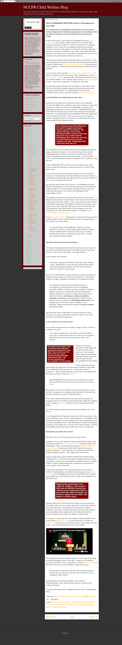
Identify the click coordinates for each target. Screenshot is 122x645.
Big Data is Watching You (31, 107)
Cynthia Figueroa (77, 602)
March (29, 166)
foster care (50, 604)
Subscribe (28, 27)
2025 (27, 130)
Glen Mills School (61, 604)
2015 (27, 247)
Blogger (65, 633)
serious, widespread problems (74, 64)
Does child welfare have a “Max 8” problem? (32, 202)
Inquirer (58, 217)
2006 (27, 263)
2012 (27, 249)
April (29, 164)
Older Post (93, 617)
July (29, 157)
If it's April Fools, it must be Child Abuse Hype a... (32, 170)
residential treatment (59, 607)
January (30, 237)
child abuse (56, 602)
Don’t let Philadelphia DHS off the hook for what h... (31, 229)
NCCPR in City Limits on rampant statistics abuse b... (32, 182)
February (30, 235)
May (29, 162)
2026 (27, 128)
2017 (27, 242)
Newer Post (51, 617)
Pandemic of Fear (29, 109)
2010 (27, 253)
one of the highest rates (70, 444)
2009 (27, 256)
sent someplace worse (87, 92)
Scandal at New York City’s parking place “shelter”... (31, 196)
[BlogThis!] (52, 599)
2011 (27, 251)
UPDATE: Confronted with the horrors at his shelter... (32, 175)
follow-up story (89, 562)
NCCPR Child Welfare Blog (45, 7)
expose (74, 73)
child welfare (65, 602)
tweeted (72, 374)
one (70, 73)
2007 (27, 260)
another (83, 73)
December (31, 146)
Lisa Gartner (80, 604)
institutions (71, 604)
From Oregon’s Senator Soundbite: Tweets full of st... (31, 208)
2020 (27, 142)
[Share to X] (54, 599)
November (31, 148)
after (79, 73)
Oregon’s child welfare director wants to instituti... (32, 216)
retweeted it (62, 403)
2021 (27, 139)
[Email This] (51, 599)
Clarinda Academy (91, 79)
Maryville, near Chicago (54, 77)
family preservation (90, 602)
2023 (27, 135)
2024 (27, 133)
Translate (36, 120)
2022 (27, 137)
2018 (27, 240)
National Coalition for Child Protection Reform (33, 63)
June (29, 159)
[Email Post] (47, 599)
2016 (27, 244)
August (30, 155)
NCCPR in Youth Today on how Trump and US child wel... (31, 190)
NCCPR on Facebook (30, 101)
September (31, 153)
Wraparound (50, 523)
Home (72, 617)
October (30, 150)
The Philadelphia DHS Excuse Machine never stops (31, 222)
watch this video (62, 520)
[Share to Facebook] (56, 599)
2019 (27, 144)
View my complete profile (31, 90)
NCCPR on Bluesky (30, 104)
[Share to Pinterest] (57, 599)
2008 (27, 258)
